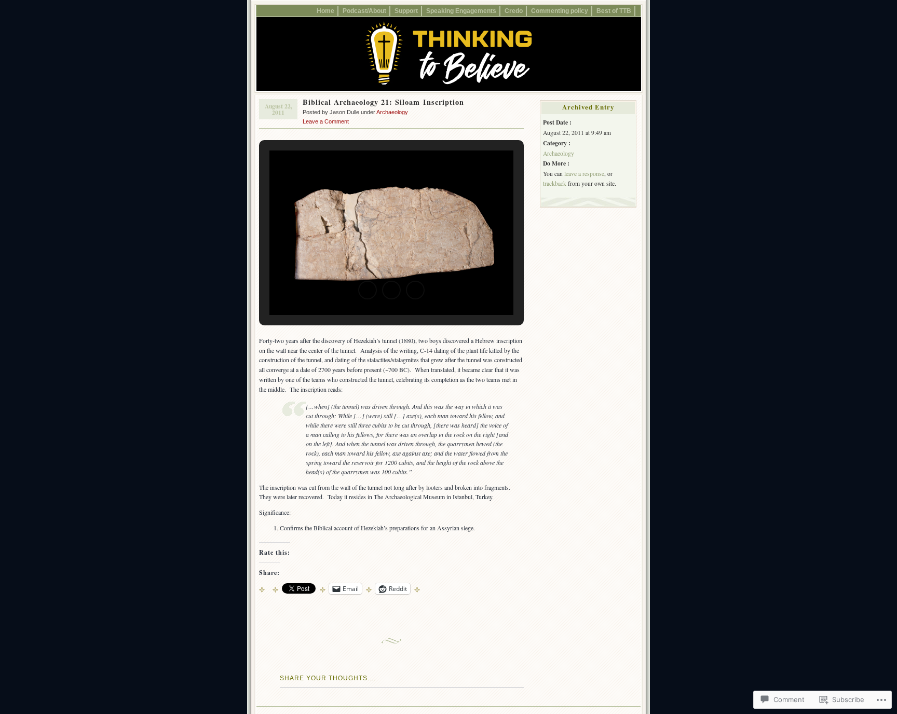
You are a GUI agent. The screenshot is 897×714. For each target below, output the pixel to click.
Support (406, 10)
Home (325, 10)
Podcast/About (364, 10)
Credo (514, 10)
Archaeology (392, 112)
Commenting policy (559, 10)
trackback (554, 183)
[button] (367, 290)
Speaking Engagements (461, 10)
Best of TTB (613, 10)
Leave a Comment (326, 121)
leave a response (584, 173)
